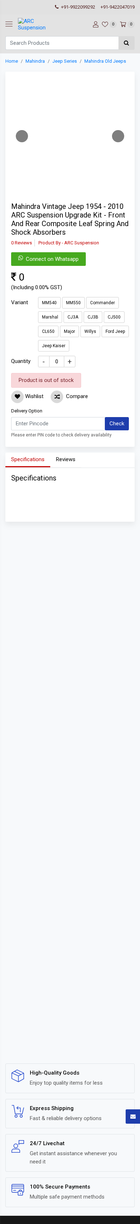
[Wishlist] (17, 397)
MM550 (73, 302)
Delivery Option (26, 410)
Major (69, 331)
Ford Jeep (115, 331)
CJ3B (93, 317)
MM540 (49, 302)
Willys (90, 331)
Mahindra (35, 61)
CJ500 (114, 317)
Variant (19, 302)
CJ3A (72, 317)
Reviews (65, 459)
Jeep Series (64, 61)
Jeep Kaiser (53, 345)
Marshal (50, 317)
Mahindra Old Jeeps (105, 61)
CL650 (48, 331)
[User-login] (95, 24)
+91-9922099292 (77, 7)
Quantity (21, 361)
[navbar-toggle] (9, 24)
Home (11, 61)
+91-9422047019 (118, 7)
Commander (102, 302)
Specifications (28, 459)
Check (116, 423)
